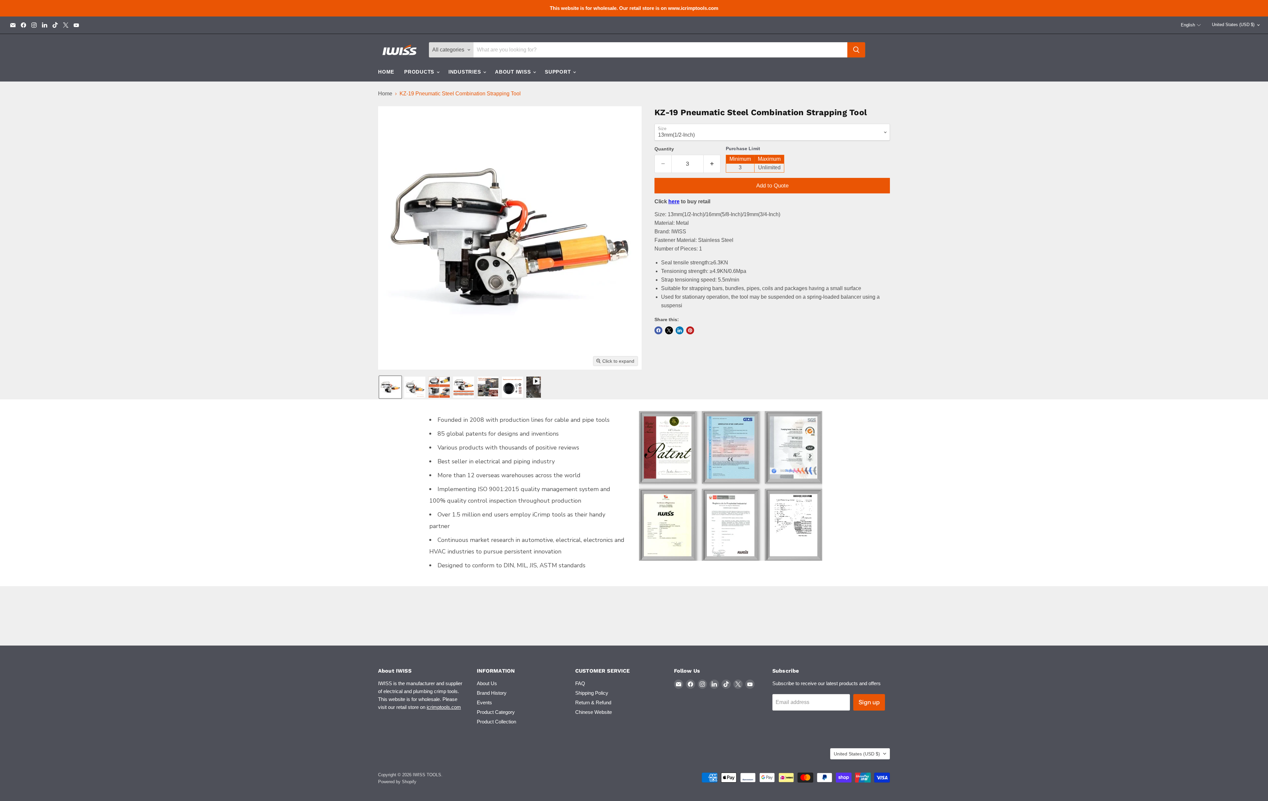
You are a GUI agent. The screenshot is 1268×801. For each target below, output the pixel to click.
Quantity (664, 148)
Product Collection (496, 721)
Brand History (492, 693)
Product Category (496, 712)
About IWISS (513, 72)
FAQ (580, 683)
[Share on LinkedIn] (680, 330)
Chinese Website (593, 712)
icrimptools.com (444, 707)
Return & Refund (593, 702)
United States (1233, 24)
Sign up (869, 702)
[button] (1191, 25)
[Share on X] (669, 330)
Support (558, 72)
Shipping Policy (591, 693)
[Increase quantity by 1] (712, 164)
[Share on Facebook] (658, 330)
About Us (487, 683)
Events (484, 702)
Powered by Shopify (397, 781)
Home (386, 72)
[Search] (856, 49)
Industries (465, 72)
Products (420, 72)
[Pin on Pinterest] (690, 330)
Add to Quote (772, 186)
